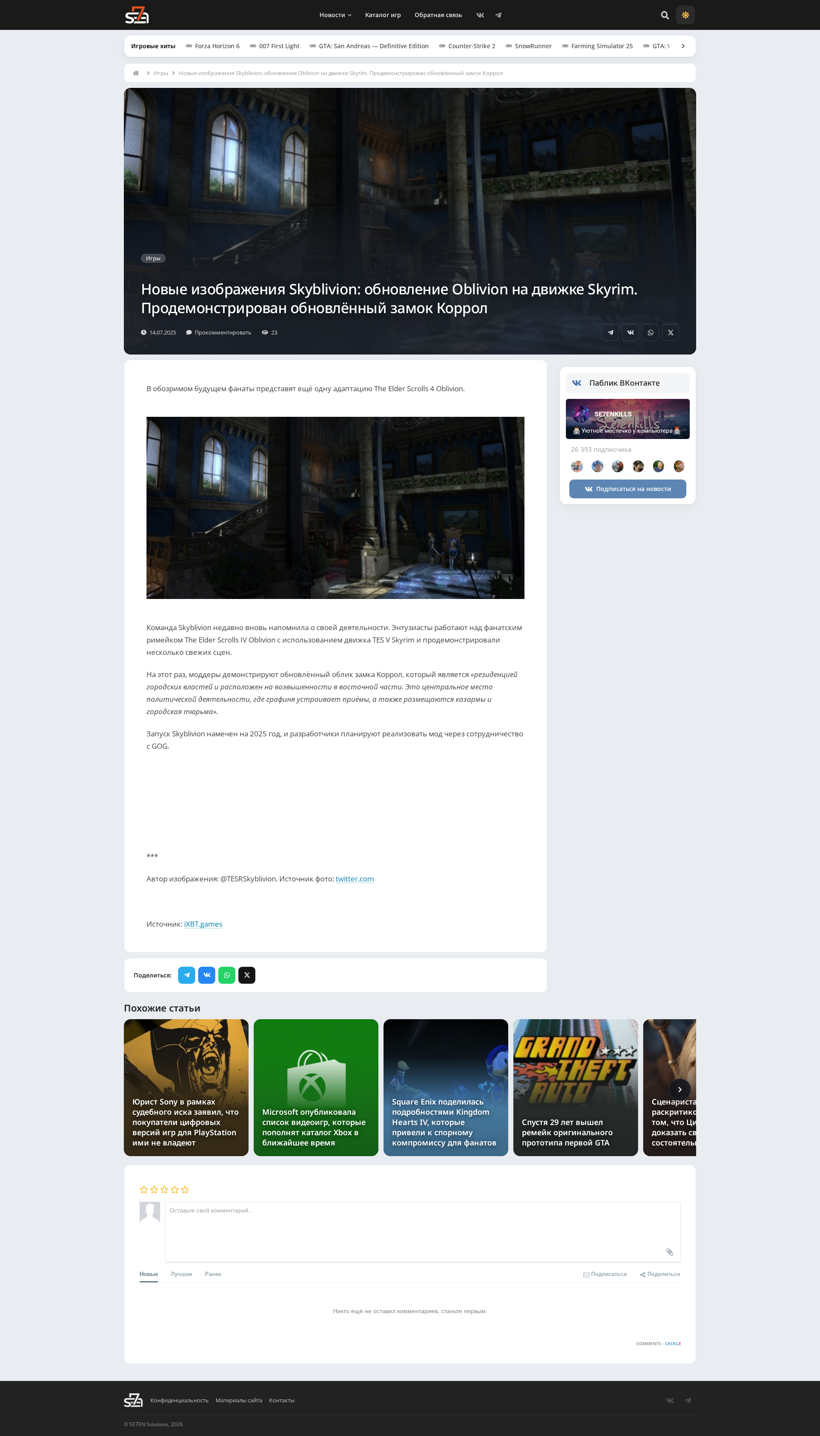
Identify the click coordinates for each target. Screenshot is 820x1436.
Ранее (213, 1274)
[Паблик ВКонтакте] (580, 383)
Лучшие (181, 1274)
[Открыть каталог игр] (679, 46)
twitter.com (355, 879)
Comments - (658, 1343)
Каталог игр (383, 15)
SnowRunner (533, 46)
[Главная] (138, 73)
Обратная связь (438, 15)
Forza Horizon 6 (217, 46)
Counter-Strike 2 (471, 46)
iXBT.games (203, 924)
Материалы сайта (239, 1400)
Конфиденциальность (179, 1400)
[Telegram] (498, 14)
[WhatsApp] (650, 332)
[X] (670, 332)
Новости (332, 15)
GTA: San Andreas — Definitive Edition (374, 46)
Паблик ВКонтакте (624, 383)
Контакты (282, 1400)
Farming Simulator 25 (602, 46)
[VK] (480, 14)
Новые (149, 1274)
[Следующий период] (680, 1089)
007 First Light (279, 46)
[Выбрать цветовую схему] (685, 15)
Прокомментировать (223, 332)
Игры (161, 73)
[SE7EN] (137, 15)
